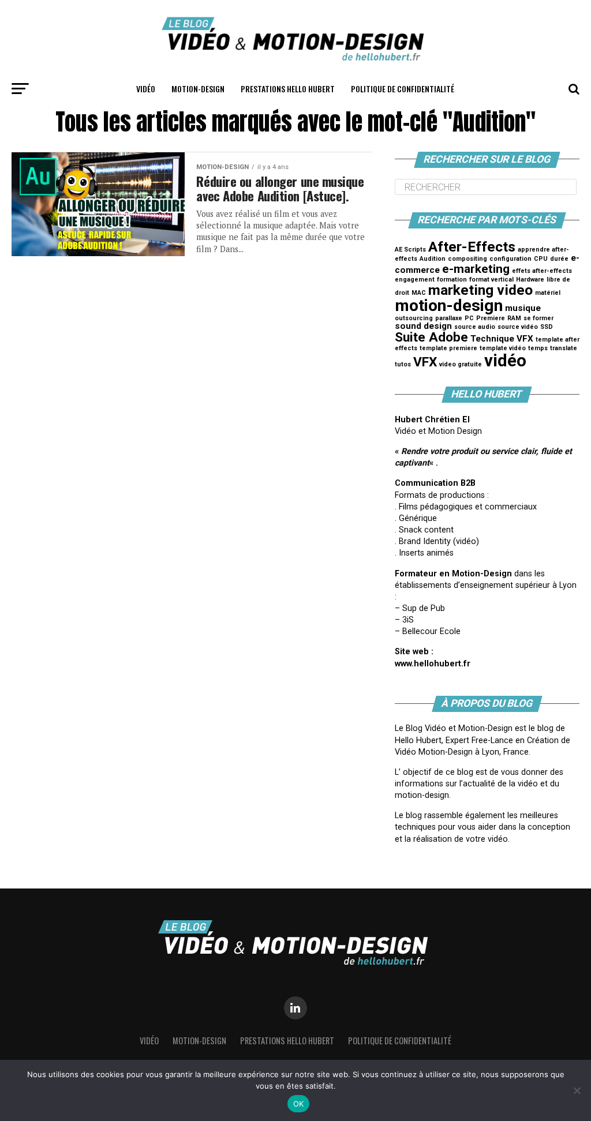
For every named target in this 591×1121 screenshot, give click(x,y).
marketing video (480, 290)
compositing (467, 259)
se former (538, 318)
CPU (541, 259)
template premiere (448, 348)
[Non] (576, 1090)
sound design (423, 326)
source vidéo (518, 327)
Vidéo (145, 89)
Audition (433, 259)
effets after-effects (542, 271)
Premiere (490, 318)
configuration (510, 259)
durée (559, 259)
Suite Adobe (431, 337)
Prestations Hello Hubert (288, 89)
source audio (474, 327)
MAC (419, 293)
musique (523, 308)
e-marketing (476, 269)
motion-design (449, 305)
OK (298, 1103)
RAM (514, 318)
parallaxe (448, 318)
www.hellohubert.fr (432, 664)
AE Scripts (410, 249)
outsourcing (414, 318)
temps (538, 348)
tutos (403, 364)
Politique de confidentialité (402, 89)
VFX (425, 362)
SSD (546, 327)
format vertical (491, 279)
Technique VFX (501, 338)
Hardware (530, 279)
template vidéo (503, 348)
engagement (415, 279)
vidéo (505, 360)
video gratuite (460, 364)
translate (563, 348)
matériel (547, 293)
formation (452, 279)
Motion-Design (198, 89)
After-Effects (471, 246)
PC (469, 318)
